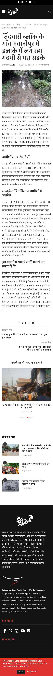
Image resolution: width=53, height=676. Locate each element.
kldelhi (12, 65)
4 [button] (27, 417)
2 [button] (23, 417)
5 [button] (30, 417)
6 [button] (32, 417)
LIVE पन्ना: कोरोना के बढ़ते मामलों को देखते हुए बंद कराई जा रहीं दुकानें (26, 406)
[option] (26, 390)
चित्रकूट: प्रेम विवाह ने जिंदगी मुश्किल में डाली (33, 483)
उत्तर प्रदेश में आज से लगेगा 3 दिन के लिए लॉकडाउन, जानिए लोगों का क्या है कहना (36, 448)
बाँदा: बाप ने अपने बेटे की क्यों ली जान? (35, 465)
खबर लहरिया (6, 25)
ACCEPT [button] (20, 671)
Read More (32, 672)
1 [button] (21, 417)
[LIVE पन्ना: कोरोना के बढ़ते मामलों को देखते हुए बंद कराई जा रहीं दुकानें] (26, 384)
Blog (18, 25)
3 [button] (25, 417)
